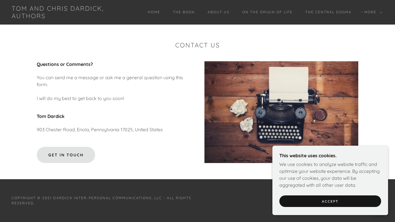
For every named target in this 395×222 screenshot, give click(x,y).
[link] (63, 16)
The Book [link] (184, 12)
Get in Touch (66, 155)
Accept (330, 201)
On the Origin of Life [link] (267, 12)
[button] (372, 12)
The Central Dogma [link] (328, 12)
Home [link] (154, 12)
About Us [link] (219, 12)
